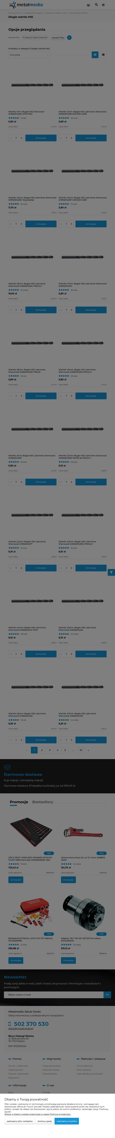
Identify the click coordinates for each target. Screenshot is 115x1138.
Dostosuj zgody (45, 1121)
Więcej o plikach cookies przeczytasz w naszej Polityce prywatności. (37, 1114)
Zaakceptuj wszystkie (67, 1121)
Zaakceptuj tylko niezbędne (20, 1121)
